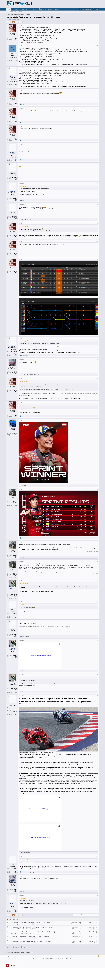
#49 (97, 489)
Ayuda (94, 956)
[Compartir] (95, 25)
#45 (97, 359)
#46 (97, 378)
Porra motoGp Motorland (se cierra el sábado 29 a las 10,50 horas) (31, 941)
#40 (97, 204)
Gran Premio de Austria (53, 754)
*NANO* (12, 629)
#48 (97, 420)
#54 (97, 621)
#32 (97, 45)
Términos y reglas (78, 956)
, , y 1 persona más (31, 374)
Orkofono (12, 172)
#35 (97, 108)
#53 (97, 601)
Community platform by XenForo (45, 958)
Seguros (56, 9)
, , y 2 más (29, 872)
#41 (97, 223)
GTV (12, 54)
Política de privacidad (87, 956)
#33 (97, 68)
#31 (97, 25)
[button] (20, 9)
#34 (97, 90)
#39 (97, 183)
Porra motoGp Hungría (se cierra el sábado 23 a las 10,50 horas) (30, 922)
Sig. (20, 22)
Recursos (24, 9)
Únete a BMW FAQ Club (45, 9)
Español (14, 956)
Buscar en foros (18, 11)
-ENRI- (12, 497)
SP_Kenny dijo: (23, 381)
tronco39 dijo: (23, 226)
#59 (97, 876)
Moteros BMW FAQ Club (26, 924)
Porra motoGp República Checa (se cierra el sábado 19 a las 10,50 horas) (33, 932)
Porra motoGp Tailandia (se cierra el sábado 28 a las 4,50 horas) (30, 937)
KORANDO (12, 704)
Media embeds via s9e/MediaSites (65, 958)
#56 (97, 674)
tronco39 (9, 19)
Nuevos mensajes (10, 11)
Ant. (9, 22)
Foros (8, 9)
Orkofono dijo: (23, 405)
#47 (97, 402)
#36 (97, 126)
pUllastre (12, 33)
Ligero (8, 956)
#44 (97, 338)
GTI (12, 609)
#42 (97, 241)
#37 (97, 144)
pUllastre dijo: (23, 186)
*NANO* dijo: (23, 677)
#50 (97, 542)
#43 (97, 259)
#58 (97, 856)
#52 (97, 580)
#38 (97, 164)
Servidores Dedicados (13, 962)
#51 (97, 561)
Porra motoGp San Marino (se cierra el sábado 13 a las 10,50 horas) (31, 927)
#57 (97, 695)
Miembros (33, 9)
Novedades (15, 9)
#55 (97, 640)
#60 (97, 895)
